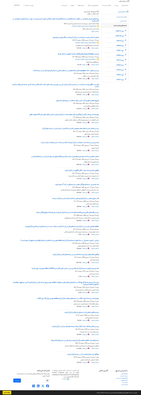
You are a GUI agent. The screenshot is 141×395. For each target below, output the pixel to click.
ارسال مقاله (81, 5)
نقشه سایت (124, 384)
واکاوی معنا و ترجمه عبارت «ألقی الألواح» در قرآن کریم (82, 170)
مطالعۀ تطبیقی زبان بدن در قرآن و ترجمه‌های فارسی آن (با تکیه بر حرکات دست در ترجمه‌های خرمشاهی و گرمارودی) (62, 226)
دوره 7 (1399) (120, 50)
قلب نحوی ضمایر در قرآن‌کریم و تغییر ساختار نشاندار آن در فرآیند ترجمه (75, 198)
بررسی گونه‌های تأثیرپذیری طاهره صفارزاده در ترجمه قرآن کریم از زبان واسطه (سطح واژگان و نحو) (67, 212)
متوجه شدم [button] (7, 392)
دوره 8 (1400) (120, 45)
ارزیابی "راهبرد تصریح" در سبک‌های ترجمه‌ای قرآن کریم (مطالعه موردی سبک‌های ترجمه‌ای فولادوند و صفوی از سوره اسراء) (59, 240)
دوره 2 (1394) (120, 74)
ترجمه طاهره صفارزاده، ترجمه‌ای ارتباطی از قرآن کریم (82, 312)
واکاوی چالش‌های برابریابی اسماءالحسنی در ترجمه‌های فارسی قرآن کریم (76, 254)
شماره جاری (123, 20)
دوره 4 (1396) (120, 65)
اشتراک (17, 380)
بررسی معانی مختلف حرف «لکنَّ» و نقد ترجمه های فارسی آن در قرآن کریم (75, 326)
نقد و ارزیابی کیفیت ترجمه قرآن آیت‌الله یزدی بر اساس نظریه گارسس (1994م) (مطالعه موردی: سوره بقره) (65, 268)
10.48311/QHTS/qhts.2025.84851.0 (85, 59)
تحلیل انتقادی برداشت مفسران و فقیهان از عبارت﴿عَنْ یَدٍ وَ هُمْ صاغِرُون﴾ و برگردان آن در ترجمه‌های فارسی (65, 156)
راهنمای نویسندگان (93, 5)
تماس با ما (64, 5)
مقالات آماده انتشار (121, 17)
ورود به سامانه (29, 5)
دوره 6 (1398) (120, 55)
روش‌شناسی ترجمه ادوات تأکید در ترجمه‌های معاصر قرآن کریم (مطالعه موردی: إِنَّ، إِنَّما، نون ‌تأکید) (68, 298)
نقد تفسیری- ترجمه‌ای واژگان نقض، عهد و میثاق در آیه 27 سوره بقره (77, 184)
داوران (72, 5)
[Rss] (33, 386)
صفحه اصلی (125, 5)
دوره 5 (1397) (120, 60)
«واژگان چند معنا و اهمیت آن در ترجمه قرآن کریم (83, 354)
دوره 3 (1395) (120, 69)
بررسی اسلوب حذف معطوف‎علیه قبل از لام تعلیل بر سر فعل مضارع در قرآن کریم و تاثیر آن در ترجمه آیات (66, 70)
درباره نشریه (124, 375)
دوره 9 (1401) (120, 40)
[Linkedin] (38, 386)
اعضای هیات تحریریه (122, 378)
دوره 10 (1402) (120, 35)
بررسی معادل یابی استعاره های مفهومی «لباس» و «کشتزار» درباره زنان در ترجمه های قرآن (70, 128)
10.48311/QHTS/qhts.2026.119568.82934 (84, 26)
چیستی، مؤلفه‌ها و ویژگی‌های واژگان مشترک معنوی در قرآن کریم (78, 53)
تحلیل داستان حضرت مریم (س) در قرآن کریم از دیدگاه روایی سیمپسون (76, 37)
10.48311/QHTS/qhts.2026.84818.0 (85, 42)
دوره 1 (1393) (120, 79)
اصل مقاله (82, 48)
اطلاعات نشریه (107, 5)
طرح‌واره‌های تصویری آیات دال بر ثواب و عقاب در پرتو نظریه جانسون (77, 100)
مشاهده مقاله (95, 31)
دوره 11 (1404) (120, 31)
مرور (117, 5)
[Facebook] (47, 386)
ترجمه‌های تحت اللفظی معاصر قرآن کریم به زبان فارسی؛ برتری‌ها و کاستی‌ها (75, 340)
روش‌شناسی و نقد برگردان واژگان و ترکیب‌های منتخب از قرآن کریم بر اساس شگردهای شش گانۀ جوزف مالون (64, 114)
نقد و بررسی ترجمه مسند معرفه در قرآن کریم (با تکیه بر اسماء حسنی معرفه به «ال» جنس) (70, 142)
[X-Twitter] (43, 386)
